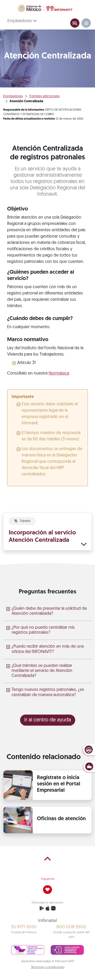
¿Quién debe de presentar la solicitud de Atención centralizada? (49, 611)
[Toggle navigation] (74, 23)
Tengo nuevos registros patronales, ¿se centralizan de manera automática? (48, 692)
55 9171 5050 (24, 926)
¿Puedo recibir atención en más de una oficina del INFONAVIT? (48, 649)
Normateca (59, 373)
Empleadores (20, 21)
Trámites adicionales (44, 96)
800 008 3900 (71, 926)
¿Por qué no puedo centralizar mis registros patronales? (43, 630)
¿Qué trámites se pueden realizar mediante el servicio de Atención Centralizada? (42, 671)
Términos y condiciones (47, 967)
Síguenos (47, 878)
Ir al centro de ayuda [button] (47, 720)
